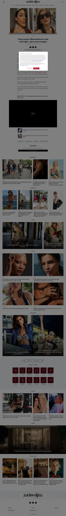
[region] (33, 61)
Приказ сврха (30, 68)
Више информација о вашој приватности (37, 60)
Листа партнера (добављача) (24, 65)
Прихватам (36, 68)
